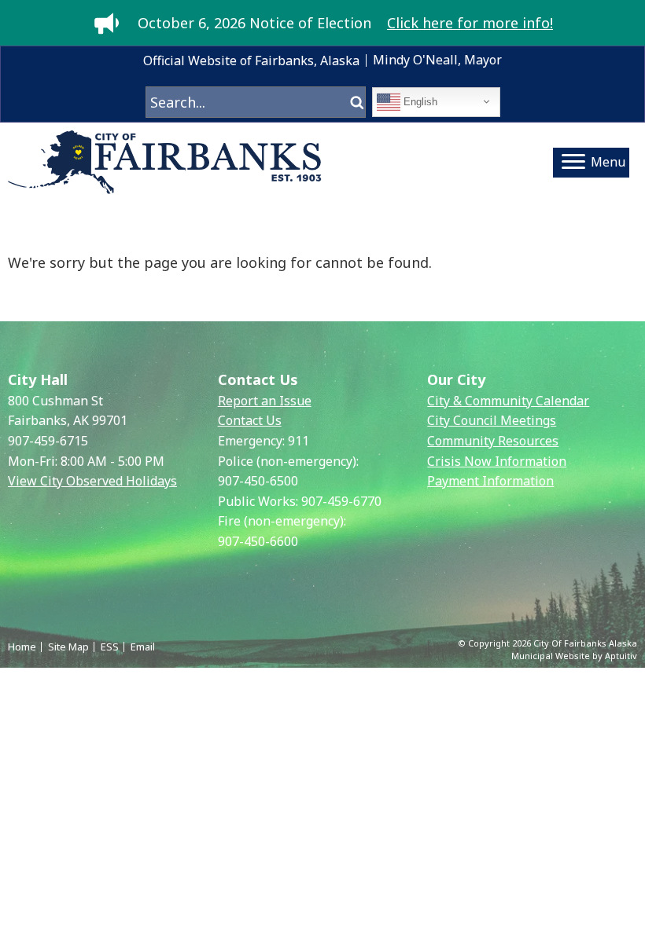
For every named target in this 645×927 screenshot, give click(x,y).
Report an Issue (264, 400)
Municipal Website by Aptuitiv (574, 655)
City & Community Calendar (508, 400)
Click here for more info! (470, 22)
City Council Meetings (491, 420)
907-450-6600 (258, 541)
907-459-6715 (48, 440)
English (418, 102)
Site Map (68, 646)
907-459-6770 (341, 501)
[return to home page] (165, 162)
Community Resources (492, 440)
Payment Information (490, 480)
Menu (608, 161)
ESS (110, 646)
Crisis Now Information (496, 461)
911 (298, 440)
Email (143, 646)
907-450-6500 (258, 480)
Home (22, 646)
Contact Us (250, 420)
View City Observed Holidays (92, 480)
